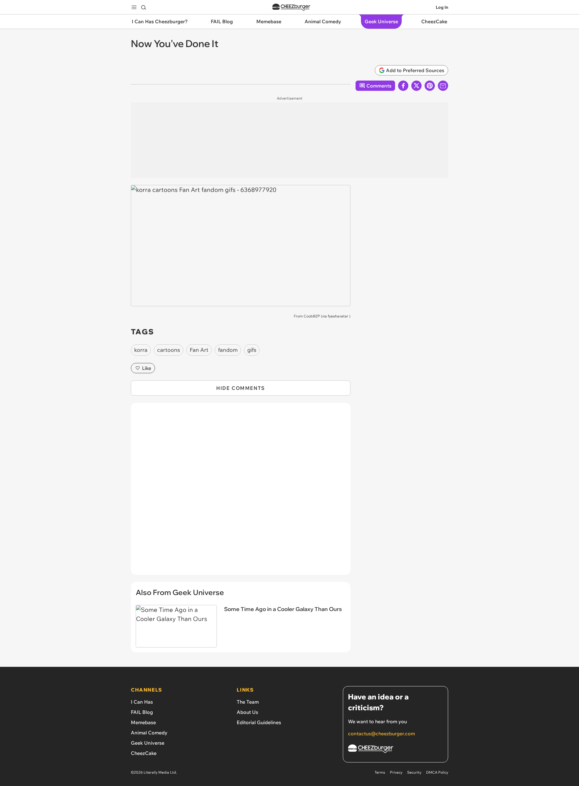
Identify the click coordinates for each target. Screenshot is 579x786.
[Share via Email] (443, 86)
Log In (442, 7)
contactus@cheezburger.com (381, 733)
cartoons (168, 349)
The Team (248, 702)
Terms (380, 772)
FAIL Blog (142, 712)
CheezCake (144, 753)
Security (414, 772)
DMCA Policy (437, 772)
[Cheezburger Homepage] (291, 7)
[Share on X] (416, 86)
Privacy (396, 772)
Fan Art (199, 349)
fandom (228, 349)
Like (146, 368)
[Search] (144, 7)
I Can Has (142, 702)
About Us (247, 712)
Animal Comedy (149, 733)
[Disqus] (241, 492)
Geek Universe (147, 743)
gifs (251, 349)
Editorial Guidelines (259, 722)
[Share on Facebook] (403, 86)
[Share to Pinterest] (430, 86)
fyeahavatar (338, 316)
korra (140, 349)
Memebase (143, 722)
